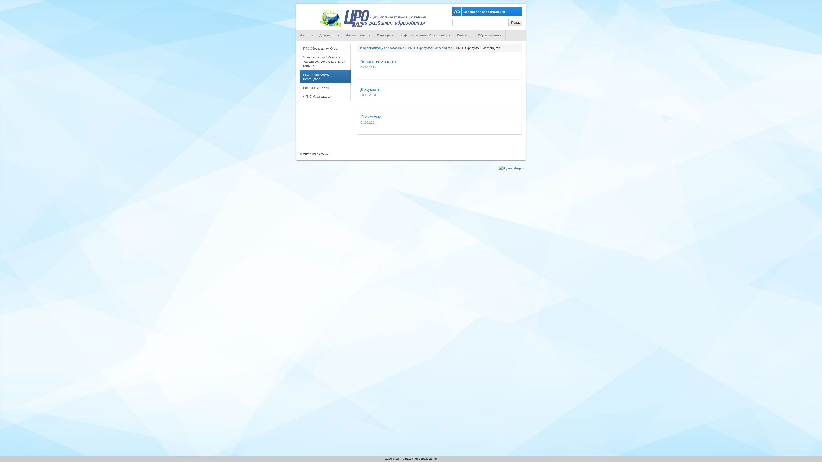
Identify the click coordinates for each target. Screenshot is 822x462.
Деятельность (357, 35)
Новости (306, 35)
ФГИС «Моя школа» (317, 96)
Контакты (464, 35)
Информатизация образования (424, 35)
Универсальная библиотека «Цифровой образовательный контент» (324, 62)
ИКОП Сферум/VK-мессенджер (430, 48)
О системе (370, 117)
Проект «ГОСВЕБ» (316, 87)
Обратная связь (490, 35)
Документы (328, 35)
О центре (384, 35)
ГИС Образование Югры (320, 48)
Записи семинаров (379, 61)
